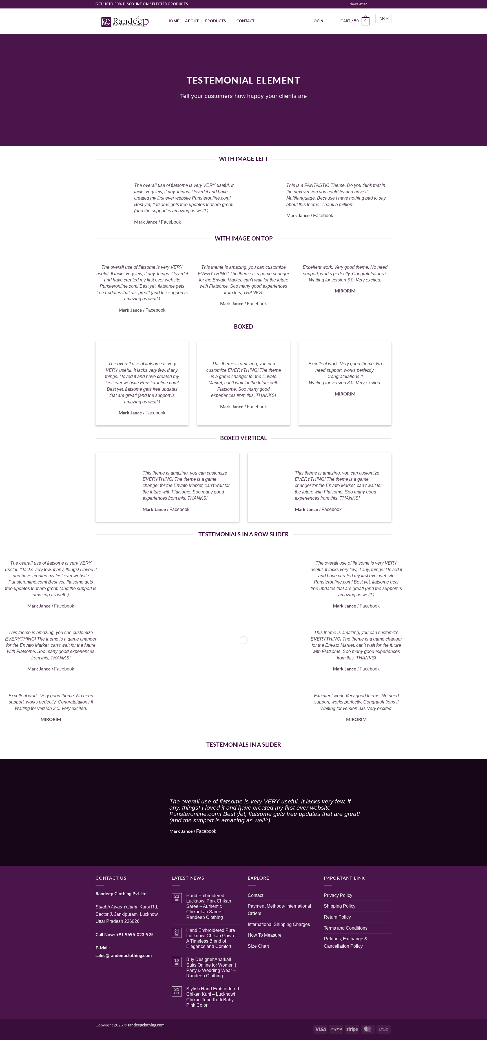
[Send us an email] (388, 4)
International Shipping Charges (279, 924)
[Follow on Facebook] (372, 4)
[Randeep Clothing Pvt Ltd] (127, 21)
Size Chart (258, 946)
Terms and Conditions (346, 928)
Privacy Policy (338, 895)
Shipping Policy (339, 906)
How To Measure (265, 935)
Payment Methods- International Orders (279, 910)
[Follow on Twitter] (383, 4)
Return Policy (337, 917)
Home (173, 21)
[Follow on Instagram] (378, 4)
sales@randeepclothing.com (124, 955)
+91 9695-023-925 (135, 934)
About (192, 21)
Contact (245, 21)
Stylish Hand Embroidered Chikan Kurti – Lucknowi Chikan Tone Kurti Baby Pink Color (212, 997)
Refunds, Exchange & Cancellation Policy (346, 942)
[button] (355, 4)
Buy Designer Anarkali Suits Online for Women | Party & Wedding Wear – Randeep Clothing (211, 967)
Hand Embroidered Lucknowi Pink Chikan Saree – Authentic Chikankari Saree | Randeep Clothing (208, 906)
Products (215, 21)
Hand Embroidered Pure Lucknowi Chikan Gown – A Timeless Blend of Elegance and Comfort (212, 938)
